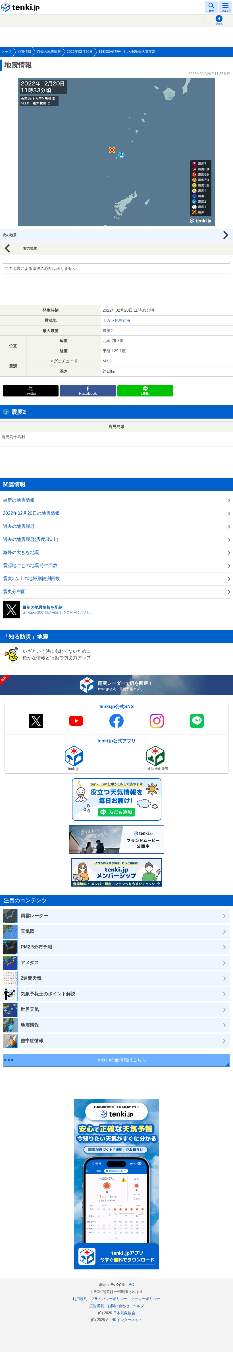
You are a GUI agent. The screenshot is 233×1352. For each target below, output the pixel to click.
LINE (145, 393)
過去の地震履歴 (19, 526)
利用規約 (79, 1299)
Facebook (88, 393)
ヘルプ (138, 1306)
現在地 (219, 23)
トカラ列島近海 (116, 320)
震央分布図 (14, 591)
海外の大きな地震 (21, 552)
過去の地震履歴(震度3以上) (30, 539)
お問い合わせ (118, 1306)
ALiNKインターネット (124, 1320)
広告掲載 (96, 1306)
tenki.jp (21, 7)
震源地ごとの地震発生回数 (30, 565)
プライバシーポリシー (109, 1299)
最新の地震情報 (19, 500)
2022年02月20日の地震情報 (31, 513)
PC (131, 1284)
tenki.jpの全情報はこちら (120, 1059)
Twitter (31, 393)
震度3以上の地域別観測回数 (31, 578)
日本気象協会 (124, 1313)
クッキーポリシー (146, 1299)
